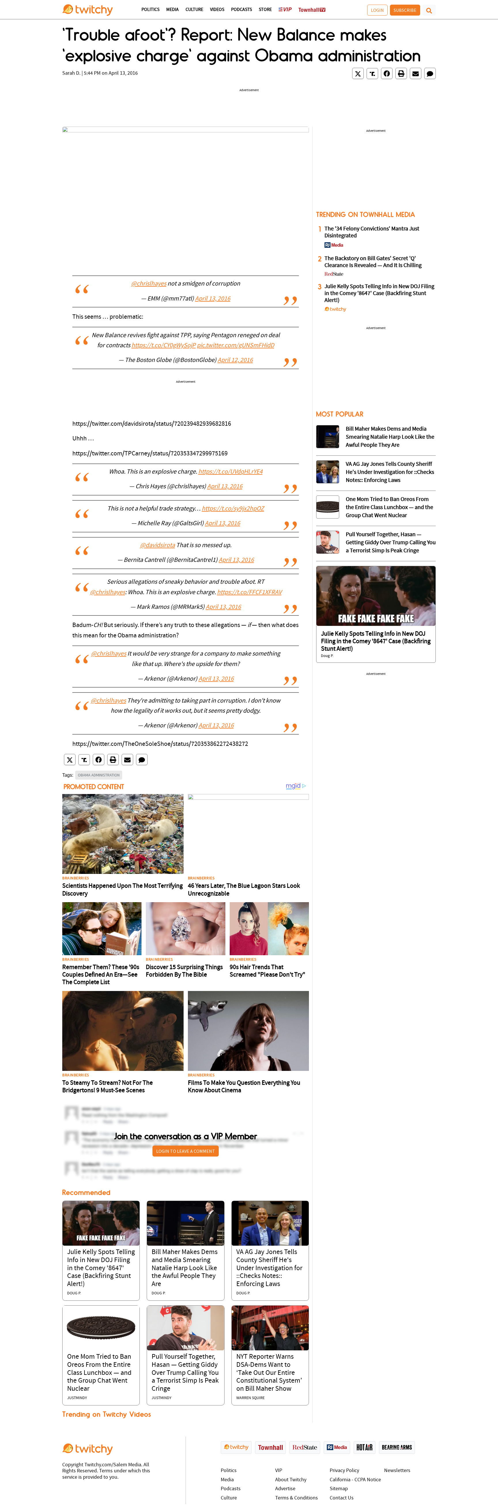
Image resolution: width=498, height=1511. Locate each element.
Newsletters (397, 1471)
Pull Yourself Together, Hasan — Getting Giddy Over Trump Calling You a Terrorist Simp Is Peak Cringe (185, 1373)
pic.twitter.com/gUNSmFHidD (235, 345)
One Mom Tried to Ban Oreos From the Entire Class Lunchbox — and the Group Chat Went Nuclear (99, 1373)
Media (172, 9)
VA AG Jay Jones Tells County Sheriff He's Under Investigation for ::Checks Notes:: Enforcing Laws (269, 1268)
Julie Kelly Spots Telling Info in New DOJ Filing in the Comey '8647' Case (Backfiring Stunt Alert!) (101, 1268)
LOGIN (377, 10)
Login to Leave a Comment (185, 1151)
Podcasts (241, 9)
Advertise (285, 1489)
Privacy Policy (344, 1471)
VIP (278, 1471)
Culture (194, 9)
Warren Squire (250, 1398)
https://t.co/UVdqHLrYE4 (230, 472)
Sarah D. (71, 73)
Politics (150, 9)
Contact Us (342, 1498)
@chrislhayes (148, 284)
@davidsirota (157, 545)
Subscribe (405, 10)
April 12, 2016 (235, 360)
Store (265, 9)
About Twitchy (290, 1480)
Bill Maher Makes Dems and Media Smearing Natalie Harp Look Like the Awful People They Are (185, 1268)
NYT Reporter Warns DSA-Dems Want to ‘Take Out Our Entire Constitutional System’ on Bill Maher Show (269, 1373)
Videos (217, 9)
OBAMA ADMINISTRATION (99, 775)
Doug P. (74, 1293)
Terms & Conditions (296, 1498)
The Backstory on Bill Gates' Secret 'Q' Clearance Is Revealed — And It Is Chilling (373, 262)
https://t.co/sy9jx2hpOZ (233, 509)
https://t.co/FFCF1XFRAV (249, 592)
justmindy (77, 1398)
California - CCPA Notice (355, 1480)
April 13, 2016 (212, 299)
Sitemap (339, 1489)
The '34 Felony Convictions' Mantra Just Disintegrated (372, 232)
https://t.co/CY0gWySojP (163, 345)
